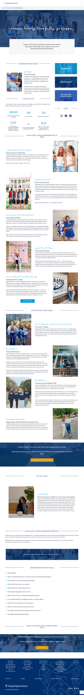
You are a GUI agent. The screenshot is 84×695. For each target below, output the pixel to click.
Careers (23, 678)
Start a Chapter (27, 666)
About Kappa (10, 662)
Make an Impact (27, 664)
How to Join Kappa (27, 662)
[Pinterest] (74, 688)
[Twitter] (72, 688)
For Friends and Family (10, 671)
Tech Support (37, 678)
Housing (76, 661)
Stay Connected (43, 661)
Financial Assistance (60, 667)
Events (43, 666)
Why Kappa (10, 661)
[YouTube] (76, 688)
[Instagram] (71, 688)
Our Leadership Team (10, 664)
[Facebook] (69, 688)
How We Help (60, 671)
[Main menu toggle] (81, 3)
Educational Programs (10, 667)
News (43, 664)
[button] (27, 301)
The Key (43, 667)
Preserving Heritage (60, 664)
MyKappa (43, 669)
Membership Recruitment (27, 667)
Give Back (60, 661)
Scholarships (60, 666)
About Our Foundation (60, 662)
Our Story (10, 669)
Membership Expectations (10, 666)
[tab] (42, 573)
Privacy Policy (75, 678)
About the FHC (76, 662)
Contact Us (8, 678)
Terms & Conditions (56, 678)
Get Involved (27, 661)
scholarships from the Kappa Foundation (45, 197)
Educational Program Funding (60, 669)
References (27, 669)
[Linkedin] (78, 688)
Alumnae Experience (43, 662)
